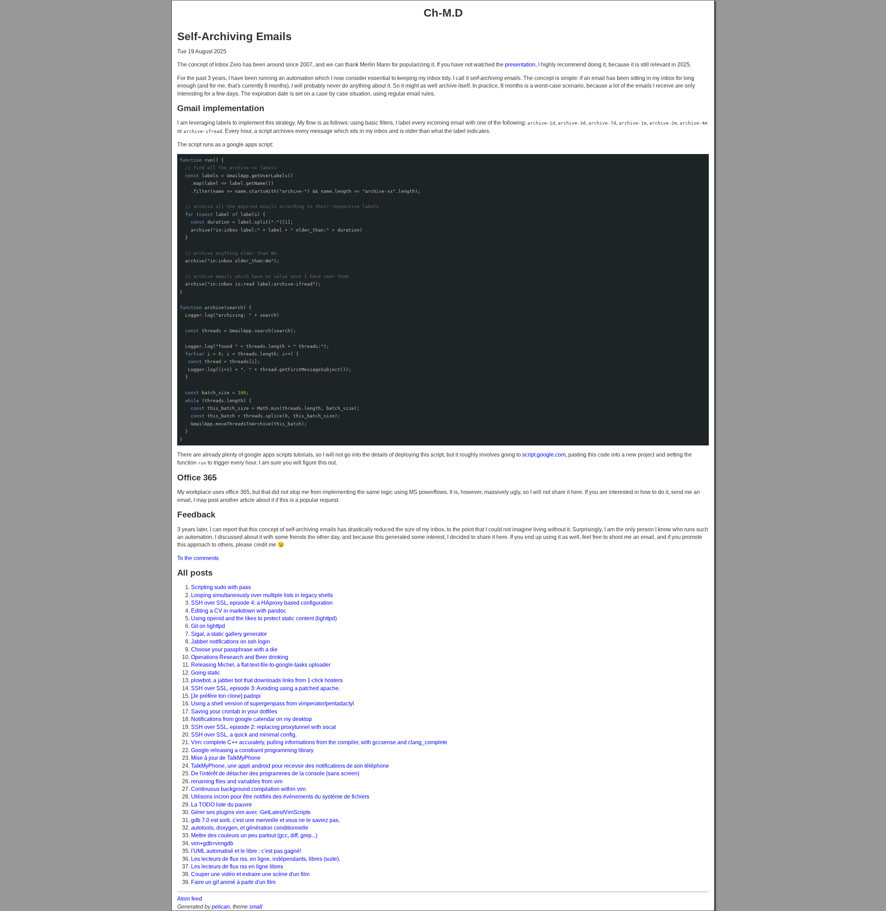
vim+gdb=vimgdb (212, 843)
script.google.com (544, 455)
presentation (520, 64)
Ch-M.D (443, 13)
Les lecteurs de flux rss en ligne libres (237, 866)
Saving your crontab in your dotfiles (234, 711)
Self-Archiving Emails (234, 36)
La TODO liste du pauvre (221, 805)
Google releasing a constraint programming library (252, 750)
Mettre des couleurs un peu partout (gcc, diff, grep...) (254, 835)
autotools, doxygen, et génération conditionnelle (249, 828)
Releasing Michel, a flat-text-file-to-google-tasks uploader (261, 665)
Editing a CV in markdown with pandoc (238, 611)
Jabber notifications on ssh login (230, 641)
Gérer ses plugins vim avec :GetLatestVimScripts (250, 812)
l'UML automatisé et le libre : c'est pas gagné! (246, 851)
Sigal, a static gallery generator (229, 634)
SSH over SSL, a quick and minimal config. (244, 735)
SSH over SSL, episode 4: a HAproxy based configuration (262, 603)
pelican (221, 907)
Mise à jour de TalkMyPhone (226, 758)
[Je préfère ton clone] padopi (226, 696)
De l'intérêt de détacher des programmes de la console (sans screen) (275, 773)
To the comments (198, 558)
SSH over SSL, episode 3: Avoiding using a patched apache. (265, 688)
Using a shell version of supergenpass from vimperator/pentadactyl (272, 703)
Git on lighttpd (208, 626)
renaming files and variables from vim (236, 781)
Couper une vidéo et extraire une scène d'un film (250, 874)
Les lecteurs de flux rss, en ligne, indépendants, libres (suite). (265, 859)
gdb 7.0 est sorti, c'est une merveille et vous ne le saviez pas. (265, 820)
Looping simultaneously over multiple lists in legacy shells (262, 595)
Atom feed (189, 899)
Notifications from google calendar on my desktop (251, 719)
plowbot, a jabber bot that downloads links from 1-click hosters (267, 680)
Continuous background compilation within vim (248, 789)
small (255, 907)
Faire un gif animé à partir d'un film (233, 882)
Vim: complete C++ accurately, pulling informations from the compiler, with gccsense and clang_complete (319, 742)
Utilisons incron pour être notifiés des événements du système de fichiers (280, 797)
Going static (205, 673)
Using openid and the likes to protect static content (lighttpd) (264, 618)
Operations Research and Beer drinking (239, 657)
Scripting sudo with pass (221, 587)
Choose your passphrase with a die (234, 649)
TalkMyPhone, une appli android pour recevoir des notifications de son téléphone (290, 766)
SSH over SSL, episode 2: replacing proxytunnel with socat (263, 727)
